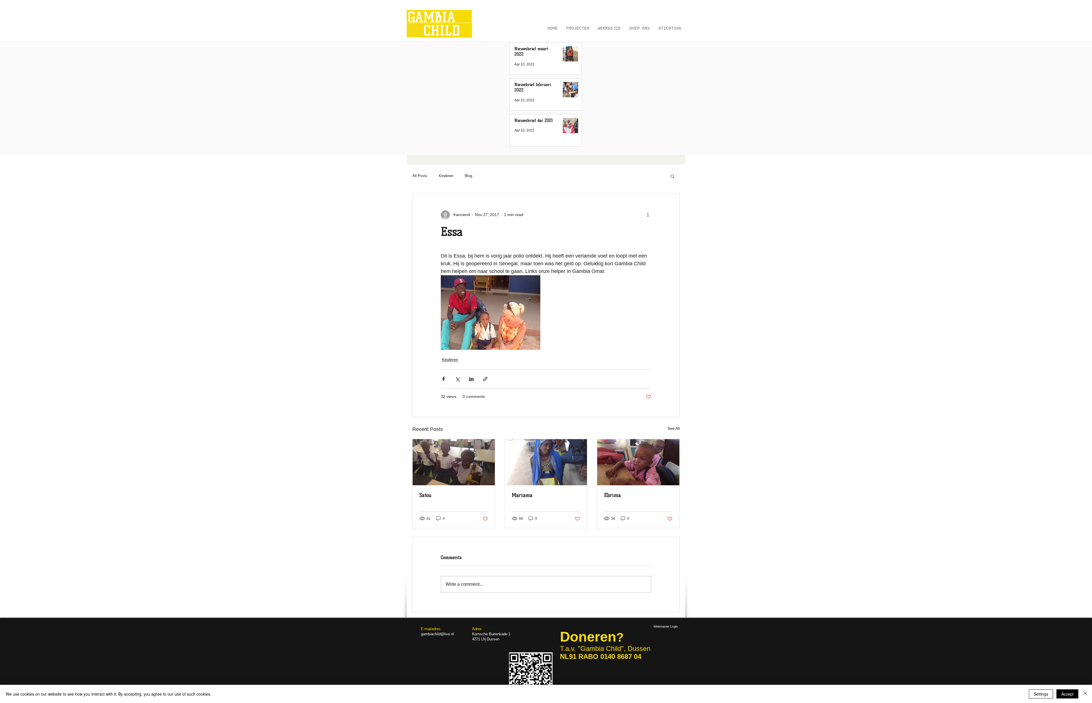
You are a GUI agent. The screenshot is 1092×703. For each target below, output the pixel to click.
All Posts (419, 176)
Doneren (588, 636)
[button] (672, 176)
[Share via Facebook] (443, 379)
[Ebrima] (638, 462)
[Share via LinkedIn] (471, 379)
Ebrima (612, 495)
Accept (1067, 694)
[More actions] (647, 214)
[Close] (1085, 693)
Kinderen (446, 176)
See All (673, 428)
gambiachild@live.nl (437, 634)
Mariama (522, 495)
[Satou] (454, 462)
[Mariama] (546, 462)
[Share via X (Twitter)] (457, 379)
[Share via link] (485, 379)
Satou (425, 495)
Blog (468, 176)
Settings (1041, 694)
